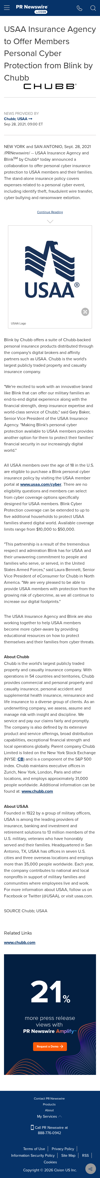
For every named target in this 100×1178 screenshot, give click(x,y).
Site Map (68, 1155)
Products (49, 1104)
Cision (59, 1170)
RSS (85, 1155)
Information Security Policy (33, 1155)
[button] (50, 86)
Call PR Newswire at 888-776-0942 (51, 1130)
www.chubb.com (37, 791)
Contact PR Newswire (49, 1098)
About (49, 1110)
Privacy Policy (63, 1148)
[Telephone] (79, 8)
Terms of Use (34, 1148)
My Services (47, 1116)
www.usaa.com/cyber (40, 484)
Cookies (50, 1162)
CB (20, 759)
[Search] (93, 8)
